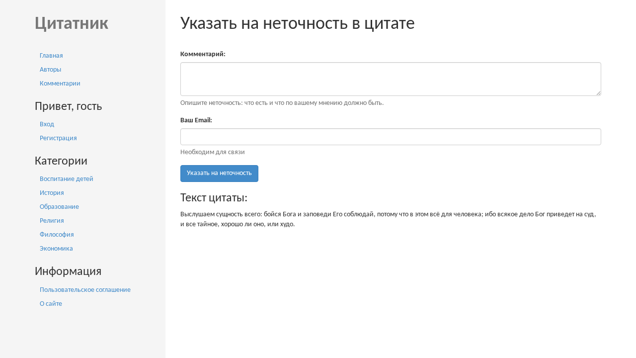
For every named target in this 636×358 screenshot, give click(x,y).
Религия (52, 221)
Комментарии (60, 84)
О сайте (51, 304)
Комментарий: (203, 54)
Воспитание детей (66, 179)
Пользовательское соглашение (85, 290)
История (52, 193)
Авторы (50, 70)
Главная (51, 56)
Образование (59, 207)
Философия (57, 235)
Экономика (56, 249)
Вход (47, 124)
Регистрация (58, 138)
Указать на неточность (219, 173)
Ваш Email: (196, 120)
